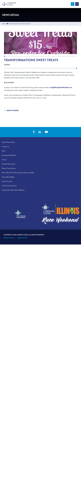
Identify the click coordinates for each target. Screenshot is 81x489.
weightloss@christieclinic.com (61, 87)
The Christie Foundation (9, 185)
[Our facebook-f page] (34, 132)
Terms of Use (22, 238)
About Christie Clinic (8, 142)
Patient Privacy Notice (9, 168)
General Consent (7, 181)
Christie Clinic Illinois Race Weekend (13, 190)
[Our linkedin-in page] (39, 132)
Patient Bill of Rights (8, 177)
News (3, 151)
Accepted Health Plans (9, 155)
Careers (4, 159)
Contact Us (5, 146)
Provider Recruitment (8, 164)
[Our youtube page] (46, 132)
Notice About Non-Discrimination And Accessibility (18, 172)
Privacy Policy (9, 238)
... (8, 23)
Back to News (13, 110)
